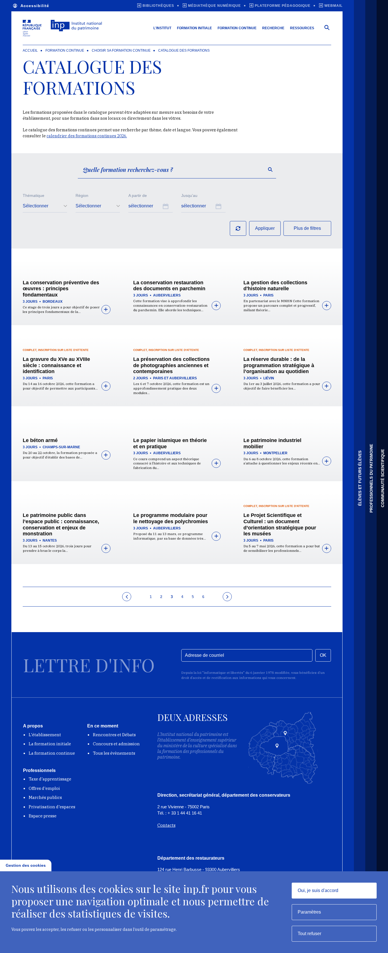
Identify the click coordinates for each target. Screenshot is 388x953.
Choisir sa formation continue (121, 50)
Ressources (302, 28)
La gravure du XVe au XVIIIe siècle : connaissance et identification (56, 365)
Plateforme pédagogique (282, 6)
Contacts (166, 825)
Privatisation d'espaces (52, 806)
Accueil (30, 50)
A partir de (137, 195)
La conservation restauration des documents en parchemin (169, 286)
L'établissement (45, 734)
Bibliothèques (158, 6)
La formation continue (52, 753)
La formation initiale (50, 743)
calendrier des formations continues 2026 (86, 135)
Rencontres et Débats (114, 734)
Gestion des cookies (26, 865)
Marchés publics (45, 797)
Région (82, 195)
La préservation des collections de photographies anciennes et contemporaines (171, 365)
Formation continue (237, 28)
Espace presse (43, 816)
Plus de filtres (307, 228)
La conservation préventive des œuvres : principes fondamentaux (61, 289)
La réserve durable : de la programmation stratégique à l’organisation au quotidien (278, 365)
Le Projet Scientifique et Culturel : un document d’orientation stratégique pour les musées (279, 524)
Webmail (333, 6)
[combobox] (45, 206)
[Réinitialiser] (238, 228)
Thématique (33, 195)
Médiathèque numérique (214, 6)
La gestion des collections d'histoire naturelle (275, 286)
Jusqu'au (189, 195)
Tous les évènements (114, 753)
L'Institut (162, 28)
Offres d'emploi (44, 788)
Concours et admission (116, 743)
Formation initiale (194, 28)
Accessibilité (34, 5)
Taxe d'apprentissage (50, 779)
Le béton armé (40, 440)
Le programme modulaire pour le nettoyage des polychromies (170, 518)
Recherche (273, 28)
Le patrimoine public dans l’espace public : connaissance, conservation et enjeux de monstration (61, 524)
